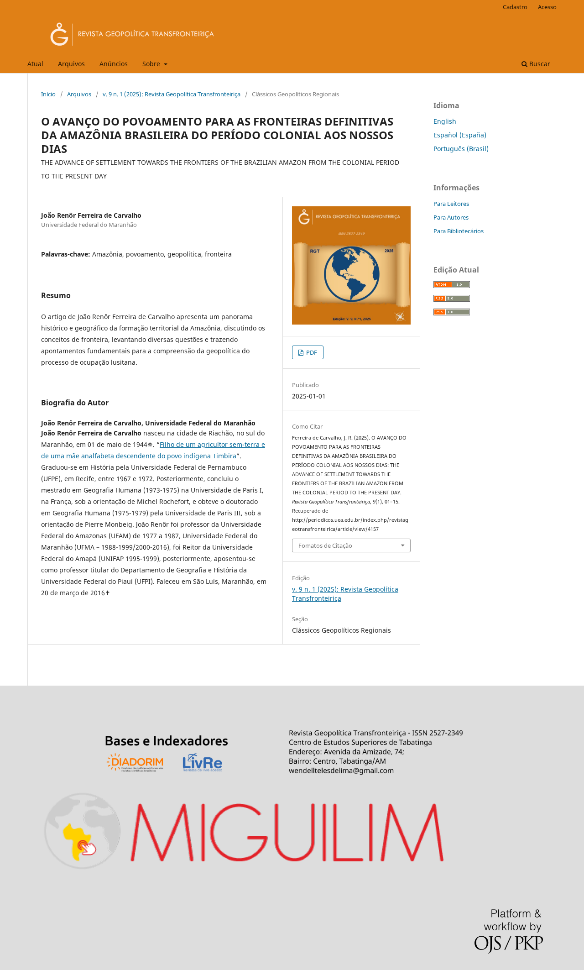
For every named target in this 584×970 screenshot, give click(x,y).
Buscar (538, 63)
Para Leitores (451, 203)
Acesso (547, 7)
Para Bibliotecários (458, 231)
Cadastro (515, 7)
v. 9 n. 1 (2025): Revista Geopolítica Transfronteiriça (171, 94)
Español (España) (459, 135)
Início (48, 94)
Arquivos (71, 63)
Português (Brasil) (461, 148)
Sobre (152, 63)
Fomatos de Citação (325, 545)
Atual (35, 63)
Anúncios (113, 63)
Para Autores (451, 217)
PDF (311, 352)
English (444, 121)
